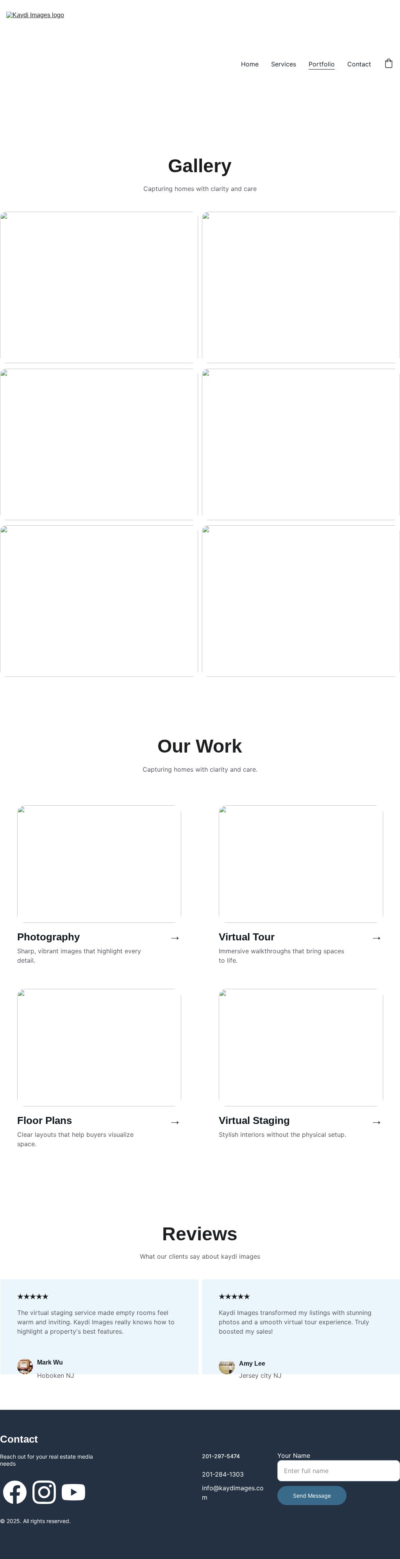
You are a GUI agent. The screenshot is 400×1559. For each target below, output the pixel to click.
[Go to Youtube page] (73, 1492)
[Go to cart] (389, 64)
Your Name (293, 1455)
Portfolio (322, 64)
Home (250, 64)
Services (283, 64)
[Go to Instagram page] (44, 1492)
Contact (359, 64)
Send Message (312, 1495)
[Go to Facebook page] (15, 1492)
